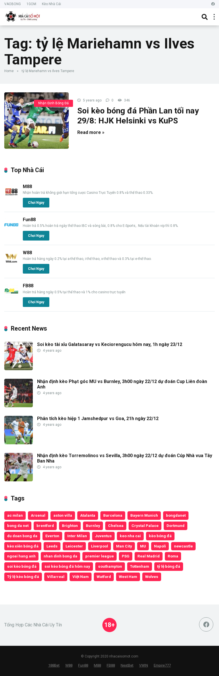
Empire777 (162, 665)
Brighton (70, 525)
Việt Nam (80, 576)
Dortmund (175, 525)
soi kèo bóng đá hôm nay (67, 566)
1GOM (31, 4)
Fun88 (29, 219)
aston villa (62, 515)
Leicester (74, 546)
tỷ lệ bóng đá (168, 566)
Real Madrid (148, 556)
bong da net (18, 525)
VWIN (143, 665)
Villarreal (55, 576)
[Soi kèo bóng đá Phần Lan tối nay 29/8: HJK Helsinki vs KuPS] (36, 120)
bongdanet (176, 515)
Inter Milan (77, 536)
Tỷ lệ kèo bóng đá (23, 576)
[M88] (11, 197)
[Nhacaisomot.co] (23, 16)
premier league (99, 556)
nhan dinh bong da (60, 556)
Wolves (151, 576)
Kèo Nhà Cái (51, 4)
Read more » (90, 132)
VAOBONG (12, 4)
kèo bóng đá (160, 536)
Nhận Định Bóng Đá (53, 103)
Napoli (160, 546)
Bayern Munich (144, 515)
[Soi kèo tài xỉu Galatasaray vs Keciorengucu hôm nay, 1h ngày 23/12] (18, 368)
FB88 (28, 285)
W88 (27, 252)
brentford (45, 525)
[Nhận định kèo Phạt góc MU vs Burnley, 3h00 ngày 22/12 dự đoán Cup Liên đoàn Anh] (18, 405)
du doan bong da (22, 536)
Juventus (103, 536)
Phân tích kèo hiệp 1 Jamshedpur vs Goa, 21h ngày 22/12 (98, 418)
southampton (110, 566)
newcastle (183, 546)
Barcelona (112, 515)
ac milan (15, 515)
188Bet (54, 665)
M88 (27, 186)
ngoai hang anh (21, 556)
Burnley (93, 525)
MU (143, 546)
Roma (173, 556)
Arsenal (38, 515)
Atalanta (87, 515)
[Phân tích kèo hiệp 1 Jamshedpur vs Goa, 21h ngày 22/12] (18, 442)
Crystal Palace (145, 525)
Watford (104, 576)
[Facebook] (213, 4)
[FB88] (11, 296)
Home (9, 71)
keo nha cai (130, 536)
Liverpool (99, 546)
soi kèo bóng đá (21, 566)
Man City (124, 546)
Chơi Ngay (36, 203)
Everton (52, 536)
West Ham (128, 576)
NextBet (127, 665)
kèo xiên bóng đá (22, 546)
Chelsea (115, 525)
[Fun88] (11, 230)
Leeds (52, 546)
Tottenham (139, 566)
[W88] (11, 263)
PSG (125, 556)
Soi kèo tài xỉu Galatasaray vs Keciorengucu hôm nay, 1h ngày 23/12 (109, 344)
